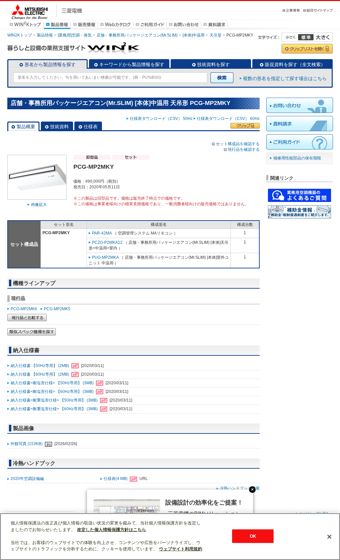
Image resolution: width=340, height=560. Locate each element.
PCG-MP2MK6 (24, 309)
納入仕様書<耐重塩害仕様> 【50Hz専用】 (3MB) (55, 400)
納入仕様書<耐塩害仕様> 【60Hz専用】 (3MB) (53, 391)
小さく (294, 37)
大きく (319, 37)
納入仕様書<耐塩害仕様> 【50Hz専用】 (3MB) (53, 383)
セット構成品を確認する (238, 143)
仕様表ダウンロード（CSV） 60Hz (228, 118)
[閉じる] (329, 536)
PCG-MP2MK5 (57, 309)
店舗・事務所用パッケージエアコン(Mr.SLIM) (137, 35)
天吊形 (215, 35)
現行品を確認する (244, 149)
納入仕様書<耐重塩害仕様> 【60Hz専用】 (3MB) (55, 409)
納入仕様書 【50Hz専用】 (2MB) (40, 365)
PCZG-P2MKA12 (107, 242)
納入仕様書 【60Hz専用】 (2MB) (40, 374)
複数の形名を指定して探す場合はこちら (285, 78)
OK (253, 535)
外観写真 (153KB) (27, 443)
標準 (306, 37)
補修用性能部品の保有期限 (297, 158)
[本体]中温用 (194, 35)
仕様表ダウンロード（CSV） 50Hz (161, 118)
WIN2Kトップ (19, 35)
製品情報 (45, 35)
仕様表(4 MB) (116, 478)
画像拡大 (39, 204)
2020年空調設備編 (27, 478)
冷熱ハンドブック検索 (240, 488)
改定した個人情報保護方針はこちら (111, 529)
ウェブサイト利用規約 (180, 548)
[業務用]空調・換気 (75, 35)
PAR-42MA (102, 233)
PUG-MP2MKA (105, 257)
